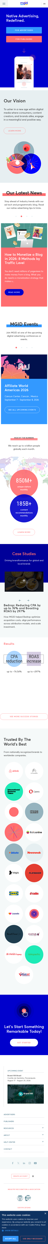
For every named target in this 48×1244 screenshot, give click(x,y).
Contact (8, 1149)
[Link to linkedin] (24, 1163)
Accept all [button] (10, 1238)
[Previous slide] (20, 600)
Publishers (9, 1121)
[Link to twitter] (18, 1163)
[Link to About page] (24, 1198)
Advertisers (9, 1114)
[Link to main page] (24, 3)
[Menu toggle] (4, 3)
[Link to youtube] (35, 1163)
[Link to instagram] (30, 1163)
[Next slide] (28, 600)
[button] (24, 1127)
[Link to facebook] (13, 1163)
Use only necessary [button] (33, 1238)
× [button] (45, 1213)
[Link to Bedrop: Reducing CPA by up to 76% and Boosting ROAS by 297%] (24, 582)
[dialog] (24, 1227)
